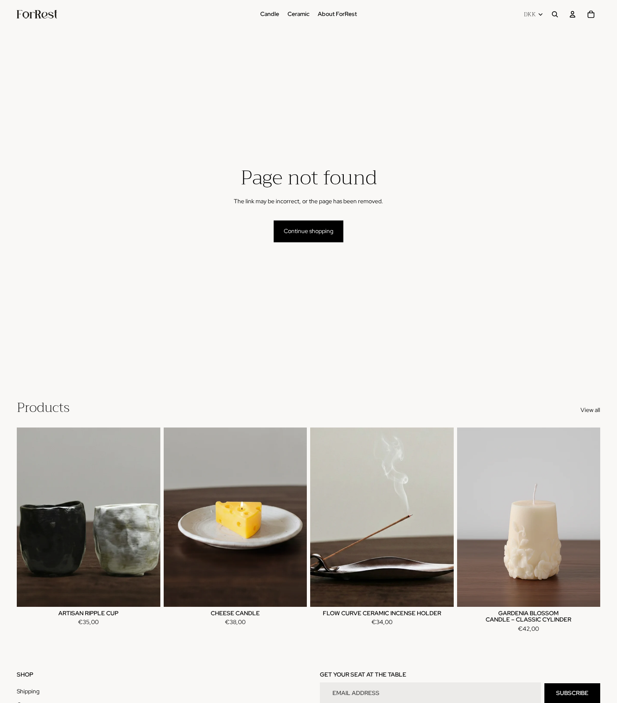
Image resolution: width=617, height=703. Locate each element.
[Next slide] (147, 517)
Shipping (28, 691)
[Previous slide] (29, 517)
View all (590, 410)
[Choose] (147, 593)
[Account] (572, 14)
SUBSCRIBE (572, 693)
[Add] (293, 593)
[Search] (555, 14)
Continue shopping (308, 231)
